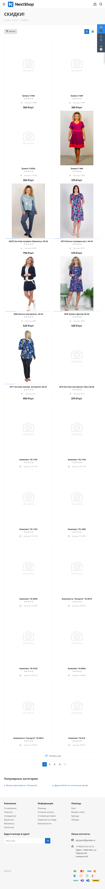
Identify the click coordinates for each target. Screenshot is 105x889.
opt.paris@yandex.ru (85, 840)
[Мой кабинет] (95, 4)
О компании (10, 808)
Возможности (44, 823)
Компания (10, 803)
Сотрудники (10, 815)
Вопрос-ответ (78, 812)
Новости (8, 812)
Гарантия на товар (47, 819)
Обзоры (75, 819)
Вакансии (9, 819)
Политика (9, 827)
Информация (45, 803)
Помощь (42, 808)
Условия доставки (47, 815)
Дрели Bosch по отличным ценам (71, 785)
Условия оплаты (46, 812)
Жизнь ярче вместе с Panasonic (21, 785)
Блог (73, 808)
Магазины (9, 823)
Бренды (75, 815)
